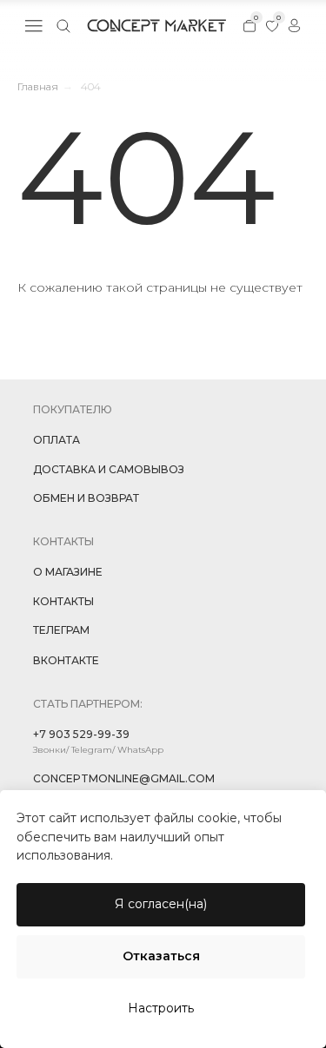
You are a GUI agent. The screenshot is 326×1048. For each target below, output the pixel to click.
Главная (37, 86)
